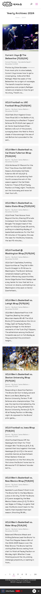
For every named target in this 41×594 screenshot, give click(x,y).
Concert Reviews (11, 62)
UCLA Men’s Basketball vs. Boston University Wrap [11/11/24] (18, 377)
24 (35, 574)
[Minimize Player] (38, 591)
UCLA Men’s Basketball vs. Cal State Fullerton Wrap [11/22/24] (18, 153)
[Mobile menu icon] (36, 4)
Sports (7, 109)
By (24, 62)
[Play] (34, 591)
